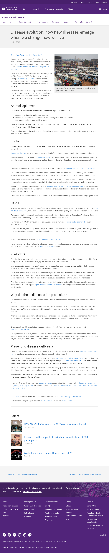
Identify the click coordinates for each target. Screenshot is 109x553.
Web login (103, 535)
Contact (104, 2)
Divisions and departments (92, 520)
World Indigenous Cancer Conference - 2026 (48, 453)
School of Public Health (13, 17)
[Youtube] (19, 535)
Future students (42, 22)
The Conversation (47, 401)
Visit (67, 519)
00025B (49, 542)
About (70, 9)
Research (35, 9)
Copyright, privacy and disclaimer (13, 547)
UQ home (74, 2)
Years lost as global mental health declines (85, 474)
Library (68, 506)
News (82, 2)
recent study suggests (26, 79)
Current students (25, 22)
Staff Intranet (29, 513)
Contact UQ (91, 506)
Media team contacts (10, 506)
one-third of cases (46, 247)
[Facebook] (4, 535)
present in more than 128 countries (49, 285)
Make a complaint (94, 509)
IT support (27, 517)
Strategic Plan (29, 509)
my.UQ (47, 506)
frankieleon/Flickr (17, 329)
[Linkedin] (9, 535)
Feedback (54, 547)
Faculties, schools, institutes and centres (95, 514)
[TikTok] (30, 535)
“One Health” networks (72, 361)
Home (4, 22)
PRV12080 (62, 542)
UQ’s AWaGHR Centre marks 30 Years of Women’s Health (55, 424)
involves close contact (43, 157)
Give (97, 2)
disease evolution (45, 383)
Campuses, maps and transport (95, 527)
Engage (66, 22)
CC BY (26, 329)
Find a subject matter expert (10, 510)
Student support (51, 517)
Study (25, 9)
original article (66, 401)
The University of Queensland (31, 55)
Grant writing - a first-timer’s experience (22, 474)
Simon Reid (15, 55)
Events (90, 2)
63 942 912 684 (34, 542)
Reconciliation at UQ (32, 491)
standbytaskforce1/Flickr (75, 168)
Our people (79, 22)
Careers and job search (32, 506)
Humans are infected (18, 153)
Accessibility (30, 547)
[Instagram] (24, 535)
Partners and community (53, 9)
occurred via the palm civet (75, 222)
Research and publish (74, 516)
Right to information (42, 547)
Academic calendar (52, 513)
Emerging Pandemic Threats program (70, 358)
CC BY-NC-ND (91, 168)
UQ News (6, 516)
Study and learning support (73, 510)
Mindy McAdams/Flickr (44, 240)
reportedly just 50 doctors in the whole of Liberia (65, 186)
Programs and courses (53, 509)
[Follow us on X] (14, 535)
